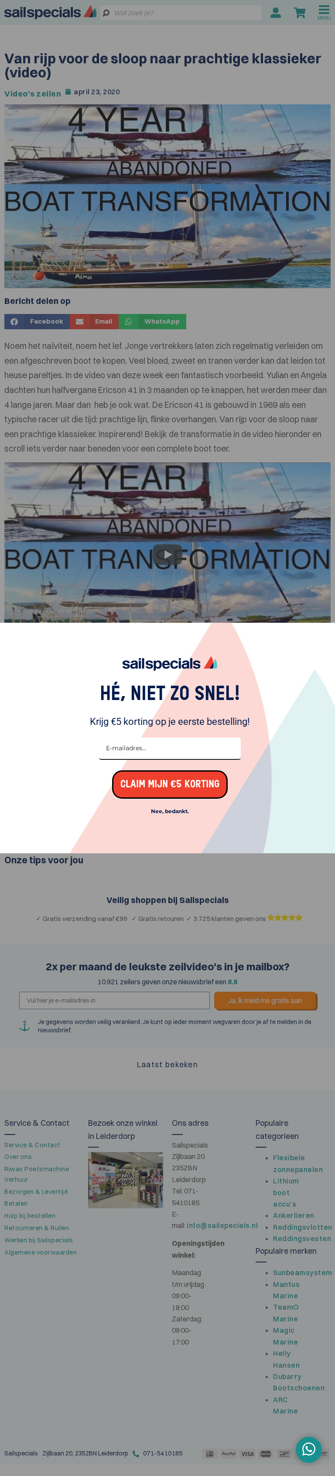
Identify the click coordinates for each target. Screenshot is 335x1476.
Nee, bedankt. (170, 811)
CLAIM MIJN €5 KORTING (169, 784)
